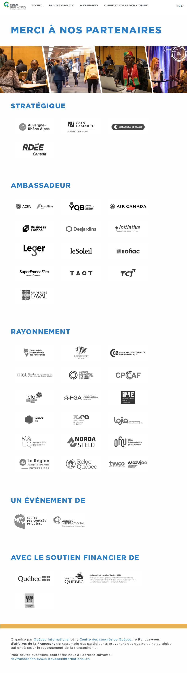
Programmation (61, 5)
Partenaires (88, 5)
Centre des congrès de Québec (106, 639)
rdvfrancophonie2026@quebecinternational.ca (50, 659)
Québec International (52, 639)
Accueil (37, 5)
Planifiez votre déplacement (126, 5)
